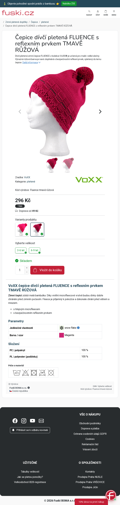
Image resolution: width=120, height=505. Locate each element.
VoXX (27, 177)
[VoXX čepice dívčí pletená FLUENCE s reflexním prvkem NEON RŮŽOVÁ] (22, 229)
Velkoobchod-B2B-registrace (30, 482)
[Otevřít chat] (110, 495)
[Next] (99, 111)
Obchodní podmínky (90, 423)
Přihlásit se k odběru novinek (32, 430)
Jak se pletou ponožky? (30, 476)
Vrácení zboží (90, 449)
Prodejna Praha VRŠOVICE (90, 482)
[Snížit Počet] (26, 272)
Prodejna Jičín (90, 487)
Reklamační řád (90, 444)
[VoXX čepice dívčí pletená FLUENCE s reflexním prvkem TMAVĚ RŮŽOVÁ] (37, 229)
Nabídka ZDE (69, 3)
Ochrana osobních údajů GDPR (90, 433)
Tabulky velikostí (30, 471)
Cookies (90, 439)
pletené (31, 181)
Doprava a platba (90, 428)
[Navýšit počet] (26, 268)
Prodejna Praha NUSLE (90, 476)
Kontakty (90, 471)
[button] (98, 13)
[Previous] (20, 111)
